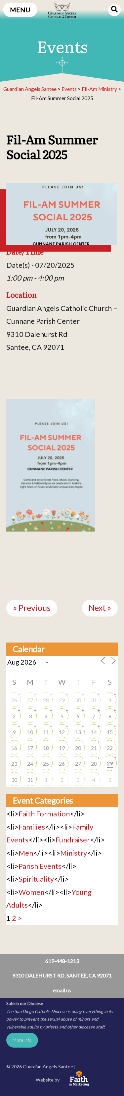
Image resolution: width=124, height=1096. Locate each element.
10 (30, 732)
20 (78, 748)
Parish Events (40, 866)
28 (46, 700)
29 (62, 700)
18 (46, 748)
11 (46, 732)
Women (31, 892)
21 (94, 748)
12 (62, 732)
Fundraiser (73, 839)
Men (26, 852)
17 (30, 748)
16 (14, 748)
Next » (100, 608)
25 (46, 763)
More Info (22, 1040)
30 (78, 700)
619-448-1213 (62, 961)
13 (78, 732)
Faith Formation (44, 813)
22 (110, 748)
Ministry (73, 852)
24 (30, 763)
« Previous (32, 608)
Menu (20, 10)
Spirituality (36, 878)
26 (14, 700)
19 (62, 748)
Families (32, 826)
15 (110, 732)
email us (62, 990)
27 (30, 700)
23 (14, 763)
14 (94, 732)
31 (94, 700)
